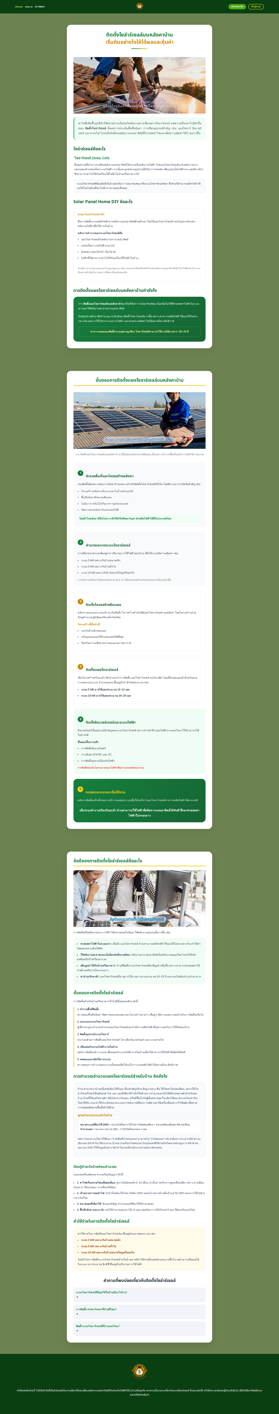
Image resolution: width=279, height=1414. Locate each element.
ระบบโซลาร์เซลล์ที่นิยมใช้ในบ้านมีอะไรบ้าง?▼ (101, 1294)
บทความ (29, 6)
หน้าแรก (19, 6)
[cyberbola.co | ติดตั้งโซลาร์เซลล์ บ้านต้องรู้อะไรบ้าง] (140, 6)
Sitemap (40, 6)
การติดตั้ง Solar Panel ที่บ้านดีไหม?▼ (96, 1311)
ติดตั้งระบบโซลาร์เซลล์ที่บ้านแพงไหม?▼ (98, 1328)
